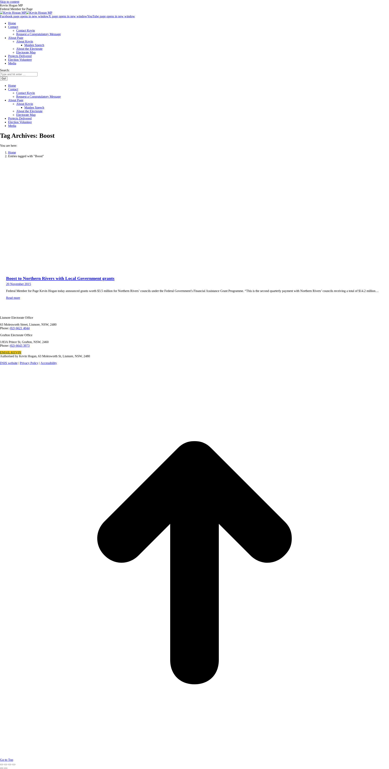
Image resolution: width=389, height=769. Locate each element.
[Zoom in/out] (13, 764)
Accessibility (49, 363)
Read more (13, 297)
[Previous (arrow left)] (1, 768)
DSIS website (9, 363)
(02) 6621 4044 (20, 328)
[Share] (5, 764)
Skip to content (9, 1)
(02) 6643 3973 (20, 345)
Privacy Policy (29, 363)
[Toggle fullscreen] (9, 764)
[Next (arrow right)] (5, 768)
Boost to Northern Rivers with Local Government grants (60, 278)
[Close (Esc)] (1, 764)
